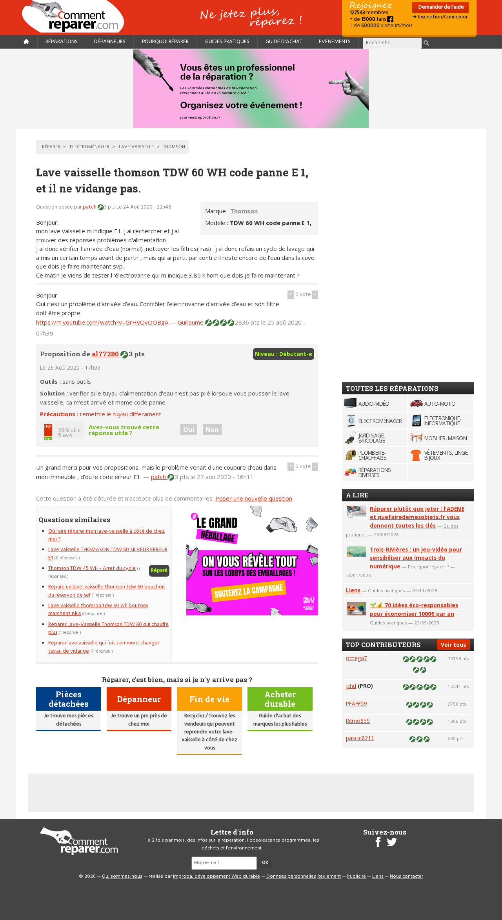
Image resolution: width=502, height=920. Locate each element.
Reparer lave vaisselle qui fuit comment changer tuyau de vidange (103, 647)
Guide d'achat (284, 42)
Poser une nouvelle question (253, 498)
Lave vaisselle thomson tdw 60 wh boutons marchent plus (98, 610)
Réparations (61, 42)
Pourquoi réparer (165, 42)
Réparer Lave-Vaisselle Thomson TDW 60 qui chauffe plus (108, 629)
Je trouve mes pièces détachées (68, 720)
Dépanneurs (110, 42)
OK (265, 863)
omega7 (356, 658)
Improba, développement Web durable (216, 876)
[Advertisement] (401, 253)
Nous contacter (406, 876)
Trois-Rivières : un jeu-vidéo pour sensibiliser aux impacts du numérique (416, 558)
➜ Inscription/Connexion (440, 17)
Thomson (244, 211)
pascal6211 (360, 738)
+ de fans (368, 19)
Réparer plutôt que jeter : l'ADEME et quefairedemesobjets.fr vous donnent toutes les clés (417, 517)
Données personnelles (291, 876)
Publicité (356, 876)
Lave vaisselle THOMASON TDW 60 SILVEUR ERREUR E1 (107, 554)
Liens (353, 590)
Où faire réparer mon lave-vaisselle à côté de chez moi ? (106, 535)
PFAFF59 (356, 703)
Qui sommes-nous (122, 876)
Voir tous (453, 644)
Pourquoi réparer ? (428, 567)
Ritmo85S (358, 720)
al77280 (106, 353)
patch (90, 207)
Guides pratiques (227, 42)
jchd (351, 686)
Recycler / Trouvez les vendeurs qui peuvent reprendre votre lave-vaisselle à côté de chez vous (209, 732)
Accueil (76, 16)
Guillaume (191, 322)
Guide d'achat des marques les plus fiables (280, 720)
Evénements (335, 42)
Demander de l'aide (440, 7)
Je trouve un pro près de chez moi (139, 720)
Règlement (329, 876)
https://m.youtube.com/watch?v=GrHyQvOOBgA (102, 322)
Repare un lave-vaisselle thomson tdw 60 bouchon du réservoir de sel (106, 591)
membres (369, 13)
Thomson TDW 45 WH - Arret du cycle (92, 568)
